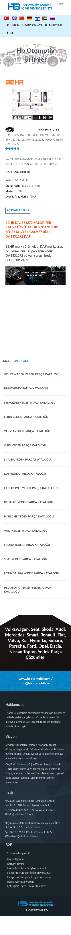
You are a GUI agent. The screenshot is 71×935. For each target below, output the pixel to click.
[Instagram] (11, 33)
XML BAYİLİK (54, 25)
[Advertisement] (35, 320)
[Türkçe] (6, 18)
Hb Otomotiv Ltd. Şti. (35, 910)
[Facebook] (7, 33)
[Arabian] (44, 18)
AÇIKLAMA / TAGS (18, 210)
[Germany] (29, 18)
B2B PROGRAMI (32, 25)
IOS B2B (14, 25)
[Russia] (52, 18)
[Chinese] (21, 18)
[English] (14, 18)
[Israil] (37, 18)
